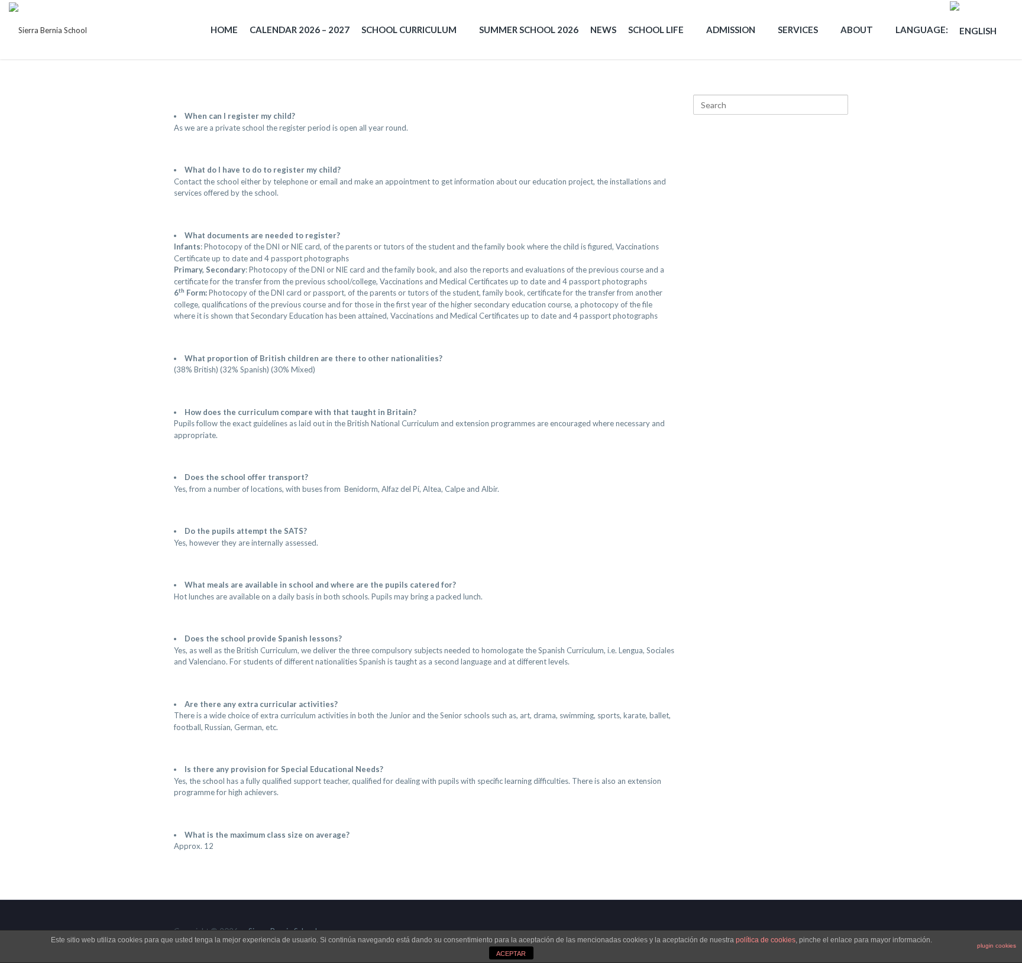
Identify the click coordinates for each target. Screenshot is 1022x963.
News (603, 29)
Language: (922, 29)
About (856, 29)
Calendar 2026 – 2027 (300, 29)
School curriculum (409, 29)
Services (798, 29)
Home (224, 29)
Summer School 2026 (528, 29)
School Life (656, 29)
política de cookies (765, 940)
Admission (730, 29)
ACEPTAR (511, 953)
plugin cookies (996, 945)
